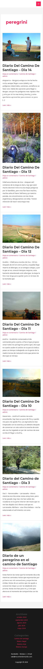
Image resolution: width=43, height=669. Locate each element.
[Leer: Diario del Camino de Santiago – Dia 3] (21, 460)
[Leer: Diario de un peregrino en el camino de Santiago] (21, 537)
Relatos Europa (21, 647)
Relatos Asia (21, 644)
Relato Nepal (21, 641)
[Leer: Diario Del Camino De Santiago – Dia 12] (21, 228)
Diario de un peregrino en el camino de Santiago (20, 560)
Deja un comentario (10, 74)
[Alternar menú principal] (38, 4)
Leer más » (7, 105)
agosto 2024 (21, 623)
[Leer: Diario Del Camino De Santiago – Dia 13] (21, 138)
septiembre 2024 (21, 620)
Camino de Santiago (27, 74)
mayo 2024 (22, 628)
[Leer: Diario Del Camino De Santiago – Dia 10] (21, 383)
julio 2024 (21, 626)
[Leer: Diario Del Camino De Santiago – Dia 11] (21, 305)
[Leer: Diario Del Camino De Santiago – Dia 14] (21, 47)
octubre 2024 (21, 617)
